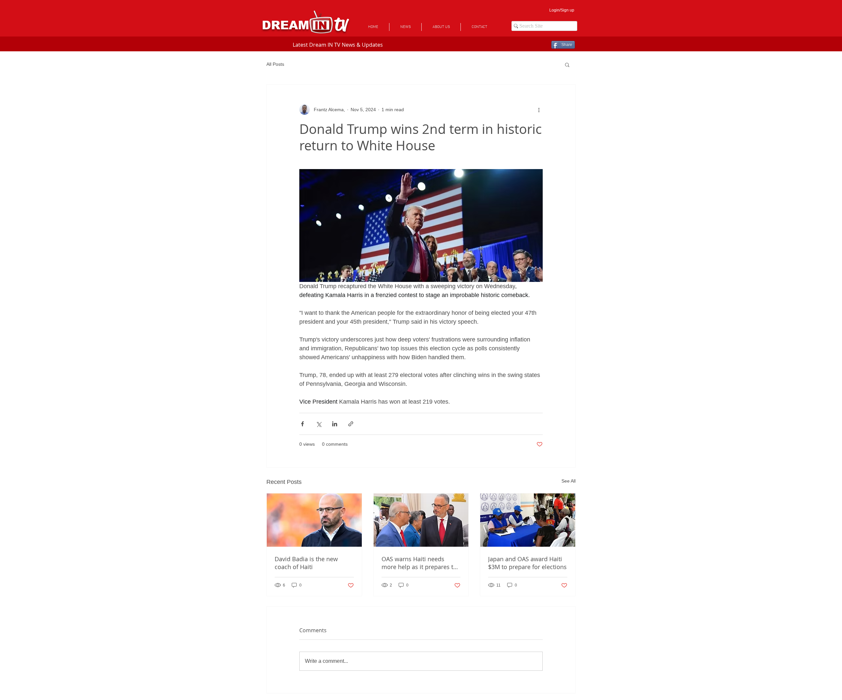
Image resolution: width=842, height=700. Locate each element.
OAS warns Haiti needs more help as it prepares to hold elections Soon (419, 563)
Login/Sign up (561, 10)
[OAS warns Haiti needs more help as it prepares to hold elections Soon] (421, 520)
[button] (567, 64)
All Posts (275, 64)
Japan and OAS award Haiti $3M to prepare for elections (527, 563)
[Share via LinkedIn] (335, 424)
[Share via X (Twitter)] (318, 424)
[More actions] (539, 109)
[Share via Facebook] (302, 424)
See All (568, 481)
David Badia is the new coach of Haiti (306, 563)
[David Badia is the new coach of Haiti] (314, 520)
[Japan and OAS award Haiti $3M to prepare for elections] (527, 520)
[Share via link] (351, 424)
